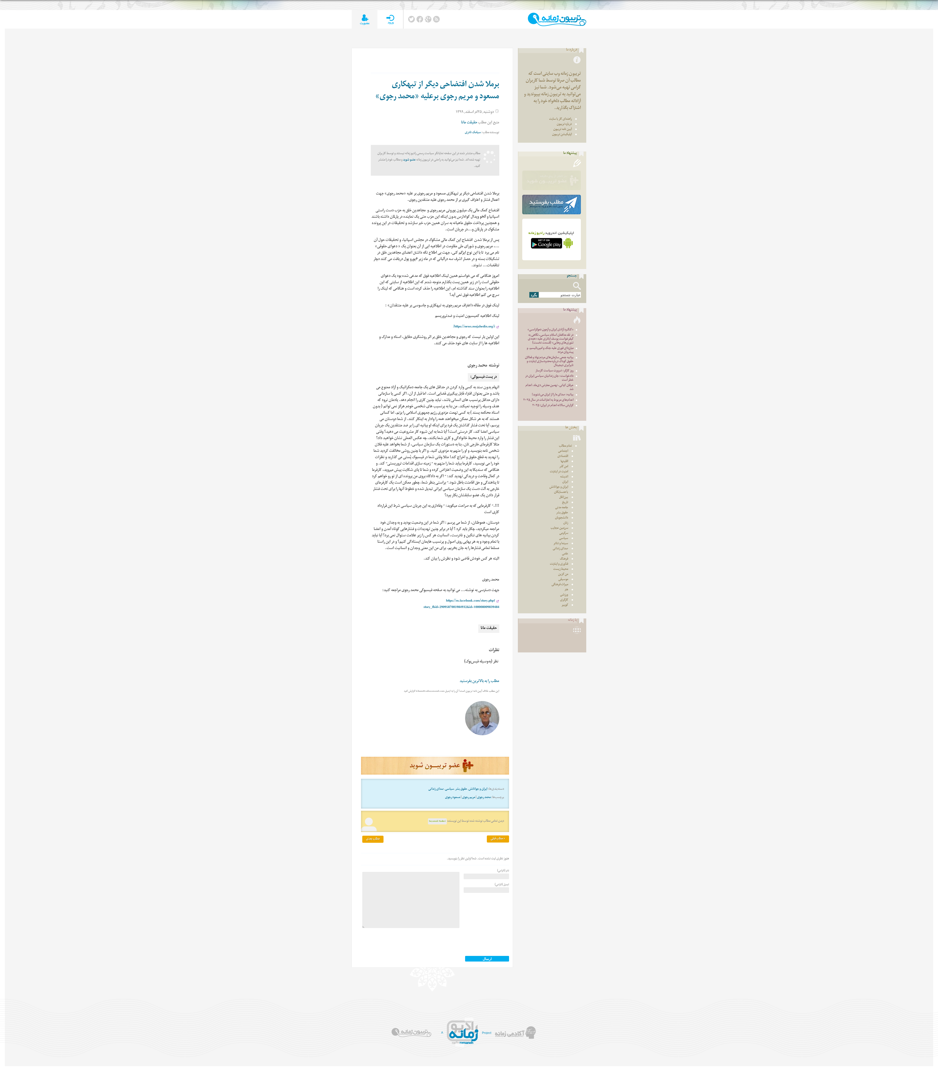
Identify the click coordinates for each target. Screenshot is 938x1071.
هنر (566, 590)
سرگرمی (563, 533)
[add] (364, 19)
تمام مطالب (565, 446)
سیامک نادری (473, 132)
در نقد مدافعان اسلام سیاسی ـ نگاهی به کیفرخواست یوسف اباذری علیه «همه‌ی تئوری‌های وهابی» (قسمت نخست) (551, 339)
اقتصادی (562, 456)
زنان (565, 523)
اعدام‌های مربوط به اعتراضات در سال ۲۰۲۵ (548, 400)
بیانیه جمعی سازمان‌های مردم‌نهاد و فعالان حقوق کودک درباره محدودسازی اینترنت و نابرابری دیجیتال (549, 361)
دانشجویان (561, 518)
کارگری (564, 600)
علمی (565, 554)
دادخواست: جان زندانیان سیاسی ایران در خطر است (549, 378)
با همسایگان (561, 492)
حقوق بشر (461, 789)
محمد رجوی (484, 797)
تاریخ (565, 502)
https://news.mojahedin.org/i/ (474, 327)
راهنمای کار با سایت (560, 119)
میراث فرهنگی (560, 584)
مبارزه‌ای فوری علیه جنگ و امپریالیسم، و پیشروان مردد (550, 350)
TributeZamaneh (557, 19)
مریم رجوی (468, 797)
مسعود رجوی (452, 797)
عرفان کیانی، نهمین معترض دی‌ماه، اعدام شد (549, 387)
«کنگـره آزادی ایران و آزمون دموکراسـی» (550, 330)
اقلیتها (564, 461)
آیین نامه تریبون (562, 129)
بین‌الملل (563, 497)
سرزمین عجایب (559, 528)
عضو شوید (409, 160)
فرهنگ (564, 559)
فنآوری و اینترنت (559, 564)
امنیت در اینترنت (559, 472)
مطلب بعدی (373, 839)
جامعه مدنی (561, 507)
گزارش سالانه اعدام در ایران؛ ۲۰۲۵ (553, 405)
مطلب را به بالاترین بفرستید (479, 681)
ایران (565, 482)
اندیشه (564, 477)
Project (486, 1033)
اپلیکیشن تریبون (562, 134)
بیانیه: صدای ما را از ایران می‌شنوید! (553, 395)
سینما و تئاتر (561, 543)
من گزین (563, 574)
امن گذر (563, 466)
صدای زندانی (436, 789)
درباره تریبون (564, 124)
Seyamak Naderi (437, 821)
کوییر (565, 605)
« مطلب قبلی (498, 839)
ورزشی (564, 595)
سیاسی (449, 789)
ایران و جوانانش (478, 789)
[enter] (390, 19)
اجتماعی (563, 451)
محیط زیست (560, 569)
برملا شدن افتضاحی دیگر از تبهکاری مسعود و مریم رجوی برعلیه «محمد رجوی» (437, 91)
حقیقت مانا (469, 123)
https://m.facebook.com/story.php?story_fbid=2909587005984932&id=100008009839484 (461, 604)
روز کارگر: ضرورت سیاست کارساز (554, 371)
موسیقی (563, 579)
